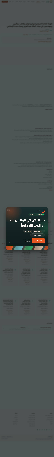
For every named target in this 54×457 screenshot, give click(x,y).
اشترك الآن (37, 240)
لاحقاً (10, 243)
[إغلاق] (8, 210)
